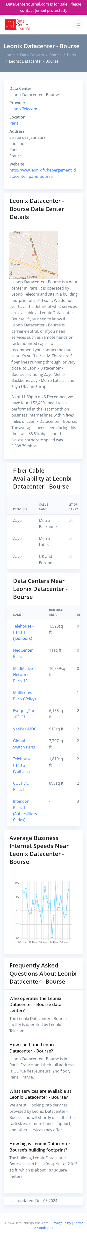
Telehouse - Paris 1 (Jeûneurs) (23, 632)
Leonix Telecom (23, 109)
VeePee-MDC (24, 729)
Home (9, 55)
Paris (71, 55)
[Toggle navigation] (78, 24)
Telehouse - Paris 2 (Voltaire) (23, 765)
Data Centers (32, 55)
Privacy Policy (61, 1223)
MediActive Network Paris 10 (23, 674)
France (55, 55)
